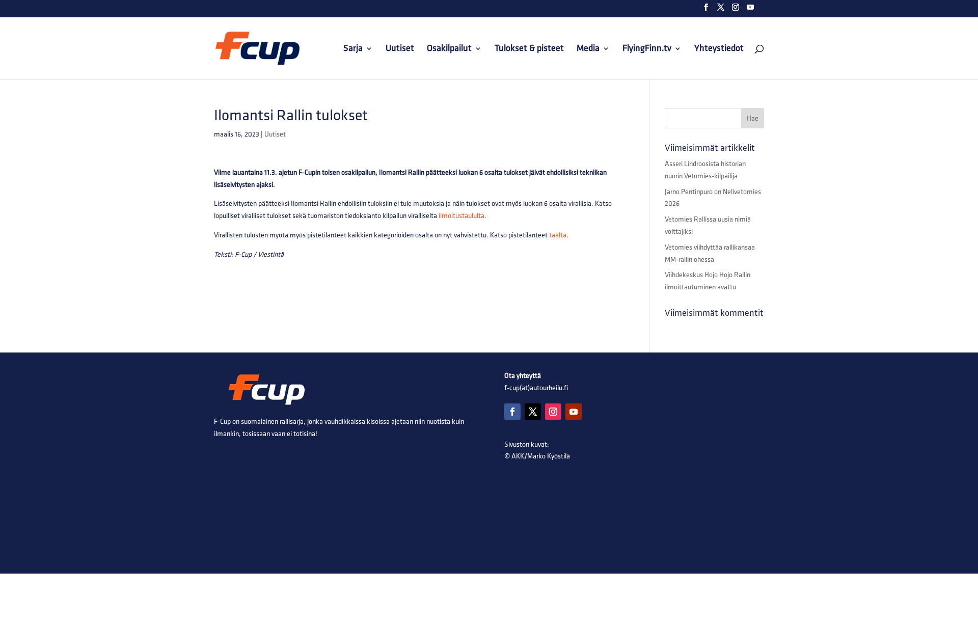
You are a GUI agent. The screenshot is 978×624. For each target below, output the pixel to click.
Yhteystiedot (719, 49)
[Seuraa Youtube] (573, 411)
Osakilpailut (449, 49)
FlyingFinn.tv (646, 49)
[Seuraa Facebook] (512, 411)
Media (588, 49)
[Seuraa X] (533, 411)
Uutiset (400, 49)
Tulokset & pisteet (529, 49)
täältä (557, 235)
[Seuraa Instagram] (553, 411)
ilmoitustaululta (461, 215)
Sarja (353, 49)
